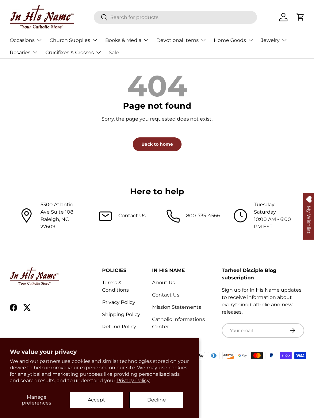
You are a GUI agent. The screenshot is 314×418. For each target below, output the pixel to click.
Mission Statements (176, 307)
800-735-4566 (203, 215)
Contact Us (132, 215)
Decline (156, 400)
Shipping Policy (121, 314)
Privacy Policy (133, 380)
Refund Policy (119, 327)
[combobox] (175, 17)
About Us (163, 283)
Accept (96, 400)
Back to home (157, 144)
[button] (300, 17)
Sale (114, 52)
